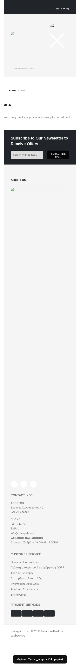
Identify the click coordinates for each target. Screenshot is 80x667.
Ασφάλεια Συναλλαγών (24, 589)
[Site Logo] (20, 35)
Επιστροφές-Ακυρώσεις (25, 583)
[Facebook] (14, 484)
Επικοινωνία (18, 594)
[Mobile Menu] (14, 60)
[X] (23, 484)
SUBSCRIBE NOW (58, 155)
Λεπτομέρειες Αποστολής (26, 578)
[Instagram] (33, 484)
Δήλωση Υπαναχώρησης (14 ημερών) (40, 659)
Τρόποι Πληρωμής (22, 572)
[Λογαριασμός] (47, 20)
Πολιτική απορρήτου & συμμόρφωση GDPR (38, 567)
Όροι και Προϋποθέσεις (25, 562)
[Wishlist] (53, 20)
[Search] (63, 68)
